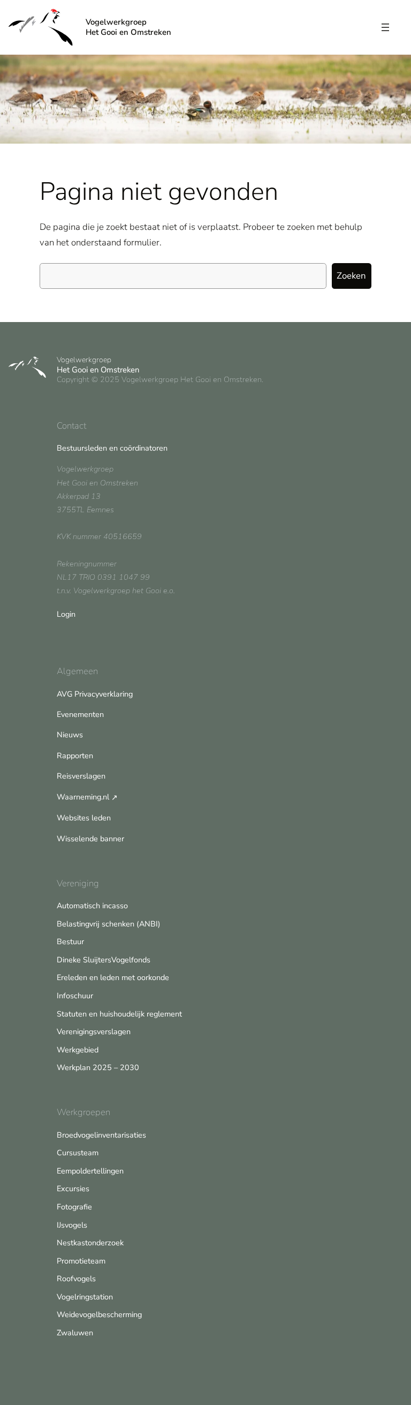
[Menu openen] (385, 27)
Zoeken (351, 276)
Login (66, 614)
